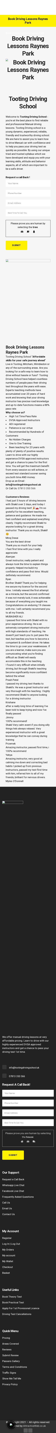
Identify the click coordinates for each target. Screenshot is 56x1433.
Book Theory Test (12, 1296)
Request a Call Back (13, 1179)
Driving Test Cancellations (16, 1314)
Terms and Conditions (14, 1366)
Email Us (7, 1208)
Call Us (6, 1202)
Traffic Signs (9, 1372)
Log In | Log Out (11, 1243)
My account (8, 1255)
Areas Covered (10, 1343)
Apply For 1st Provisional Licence (20, 1308)
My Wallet (7, 1261)
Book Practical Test (13, 1302)
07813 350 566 (27, 488)
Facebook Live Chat (13, 1191)
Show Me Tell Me (11, 1378)
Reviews (6, 1349)
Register (7, 1238)
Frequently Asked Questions (18, 1196)
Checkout (7, 1267)
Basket (6, 1272)
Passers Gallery (11, 1361)
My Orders (8, 1249)
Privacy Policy (10, 1384)
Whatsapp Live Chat (13, 1185)
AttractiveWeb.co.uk (34, 1425)
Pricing (6, 1337)
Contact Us (8, 1214)
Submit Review (10, 1355)
